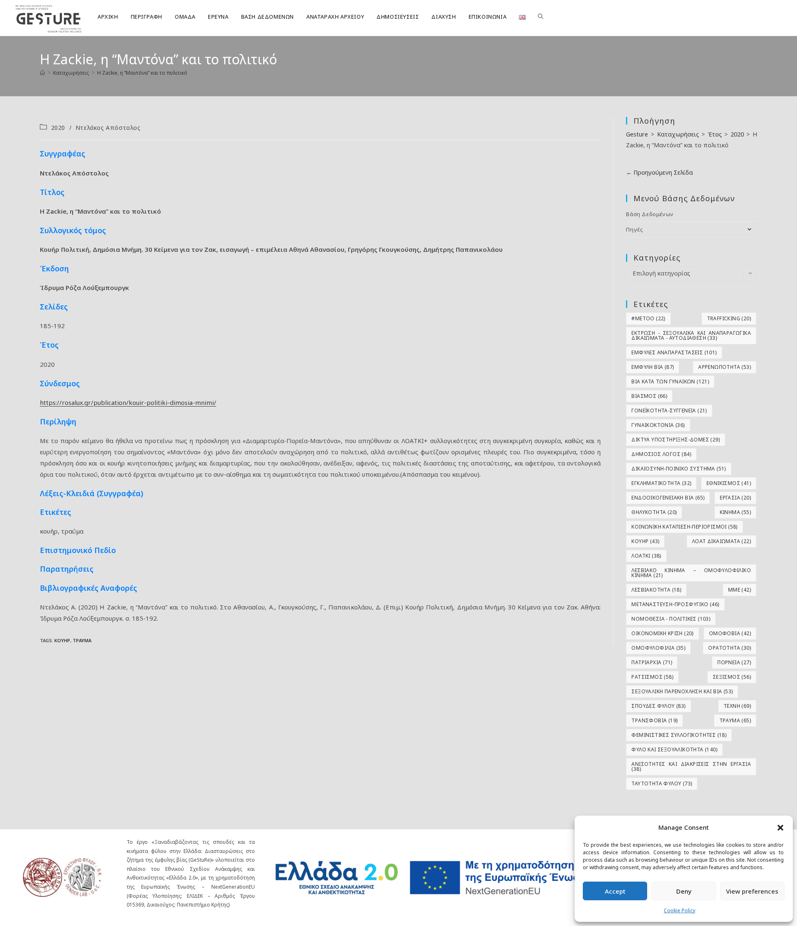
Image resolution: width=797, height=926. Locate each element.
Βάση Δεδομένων (649, 214)
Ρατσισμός (652, 676)
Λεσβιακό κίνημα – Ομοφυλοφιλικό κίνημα (691, 573)
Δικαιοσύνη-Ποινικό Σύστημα (678, 468)
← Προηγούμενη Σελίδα (659, 172)
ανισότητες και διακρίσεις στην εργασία (691, 766)
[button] (780, 828)
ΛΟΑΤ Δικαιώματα (721, 541)
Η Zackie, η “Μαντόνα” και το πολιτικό (142, 72)
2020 (58, 128)
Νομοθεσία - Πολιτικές (670, 618)
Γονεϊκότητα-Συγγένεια (669, 410)
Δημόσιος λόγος (661, 454)
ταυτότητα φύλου (661, 783)
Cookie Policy (679, 910)
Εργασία (735, 497)
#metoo (648, 318)
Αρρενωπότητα (724, 366)
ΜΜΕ (739, 589)
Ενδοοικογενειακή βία (667, 497)
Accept (615, 891)
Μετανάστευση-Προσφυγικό (675, 604)
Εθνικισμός (729, 483)
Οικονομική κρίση (662, 633)
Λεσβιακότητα (656, 589)
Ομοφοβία (730, 633)
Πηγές (634, 229)
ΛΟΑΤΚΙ (646, 555)
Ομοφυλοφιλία (658, 647)
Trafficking (729, 318)
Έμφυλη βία (652, 366)
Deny (684, 891)
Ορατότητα (729, 647)
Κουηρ (62, 640)
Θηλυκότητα (654, 512)
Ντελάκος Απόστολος (108, 128)
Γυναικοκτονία (658, 425)
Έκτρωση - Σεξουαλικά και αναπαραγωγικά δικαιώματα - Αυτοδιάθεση (691, 335)
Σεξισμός (732, 676)
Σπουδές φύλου (658, 705)
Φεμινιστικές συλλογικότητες (678, 734)
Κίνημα (735, 512)
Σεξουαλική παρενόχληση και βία (682, 691)
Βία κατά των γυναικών (670, 381)
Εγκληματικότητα (661, 483)
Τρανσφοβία (654, 720)
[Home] (42, 72)
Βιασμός (649, 396)
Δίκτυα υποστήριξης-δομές (675, 439)
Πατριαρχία (651, 662)
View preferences (752, 891)
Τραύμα (82, 640)
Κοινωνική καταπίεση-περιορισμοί (684, 526)
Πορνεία (734, 662)
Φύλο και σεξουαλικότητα (674, 749)
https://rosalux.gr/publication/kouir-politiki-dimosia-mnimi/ (128, 402)
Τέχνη (737, 705)
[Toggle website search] (541, 16)
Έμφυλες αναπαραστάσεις (673, 352)
